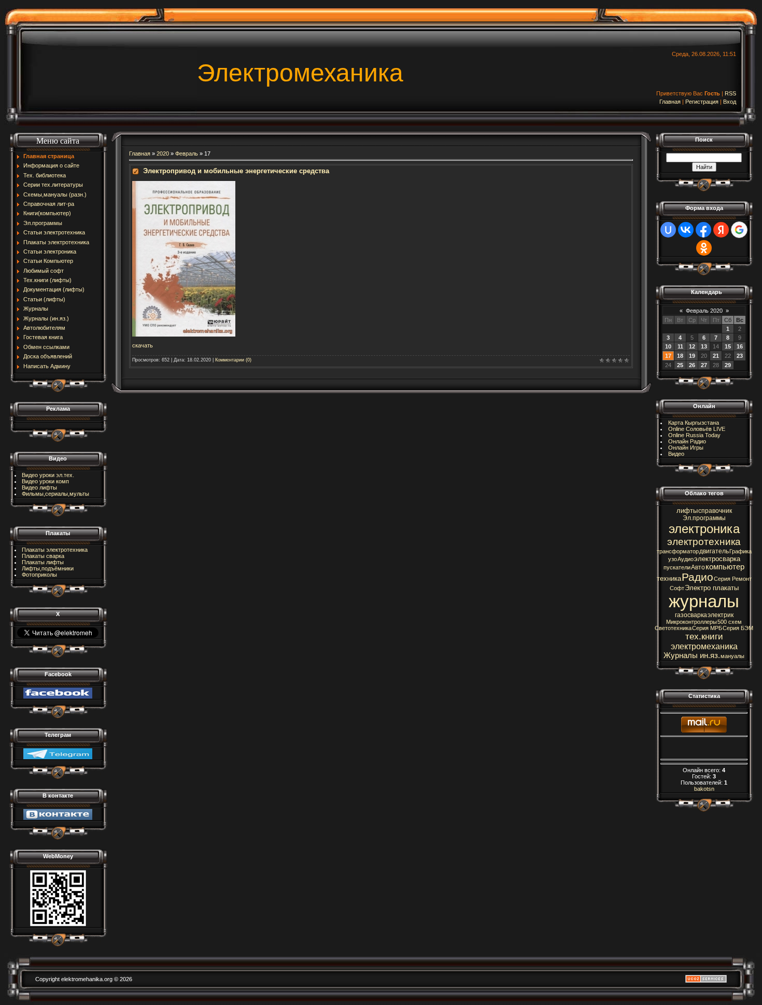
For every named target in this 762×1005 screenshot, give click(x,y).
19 (692, 356)
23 (740, 356)
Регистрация (701, 102)
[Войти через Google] (739, 229)
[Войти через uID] (668, 230)
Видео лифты (39, 487)
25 (680, 365)
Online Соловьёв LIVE (696, 429)
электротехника (704, 541)
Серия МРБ (707, 628)
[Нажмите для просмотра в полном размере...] (183, 184)
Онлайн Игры (685, 447)
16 (740, 346)
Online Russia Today (694, 435)
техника (669, 578)
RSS (730, 93)
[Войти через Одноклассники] (704, 248)
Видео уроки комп (45, 481)
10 (668, 346)
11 (680, 346)
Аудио (686, 559)
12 (692, 346)
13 (704, 346)
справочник (715, 510)
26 (692, 365)
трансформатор (678, 551)
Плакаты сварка (43, 556)
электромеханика (704, 646)
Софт (677, 588)
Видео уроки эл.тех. (48, 475)
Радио (697, 577)
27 (704, 365)
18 (680, 356)
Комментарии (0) (233, 359)
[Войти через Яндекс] (721, 230)
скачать (142, 345)
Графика (740, 551)
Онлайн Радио (687, 441)
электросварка (717, 559)
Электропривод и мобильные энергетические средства (236, 171)
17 (668, 356)
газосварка (691, 615)
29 (728, 365)
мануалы (732, 656)
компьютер (724, 567)
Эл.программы (704, 518)
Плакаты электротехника (55, 550)
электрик (720, 615)
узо (672, 559)
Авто (698, 567)
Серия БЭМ (738, 628)
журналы (704, 601)
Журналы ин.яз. (692, 655)
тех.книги (704, 636)
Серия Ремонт (733, 579)
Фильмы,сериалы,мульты (55, 494)
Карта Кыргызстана (693, 423)
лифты (687, 510)
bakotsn (704, 789)
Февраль (186, 153)
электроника (704, 529)
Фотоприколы (39, 574)
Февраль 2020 (704, 311)
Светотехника (673, 628)
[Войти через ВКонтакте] (686, 230)
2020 (163, 153)
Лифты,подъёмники (48, 568)
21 (716, 356)
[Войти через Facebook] (703, 230)
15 (728, 346)
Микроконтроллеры (691, 622)
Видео (676, 454)
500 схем (729, 622)
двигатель (714, 551)
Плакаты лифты (43, 562)
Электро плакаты (712, 588)
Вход (729, 102)
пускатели (677, 567)
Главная (670, 102)
